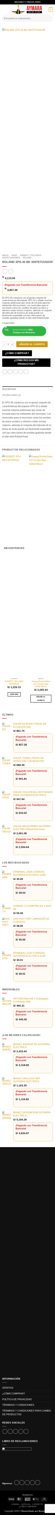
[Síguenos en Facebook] (16, 1482)
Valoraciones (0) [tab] (11, 395)
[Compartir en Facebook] (10, 371)
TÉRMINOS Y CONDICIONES (18, 1405)
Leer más (14, 694)
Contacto (37, 1504)
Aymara (16, 1504)
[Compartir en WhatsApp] (4, 371)
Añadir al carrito (32, 344)
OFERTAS (7, 1388)
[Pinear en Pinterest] (26, 371)
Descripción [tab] (9, 389)
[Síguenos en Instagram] (22, 1482)
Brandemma (45, 1511)
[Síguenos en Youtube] (37, 1482)
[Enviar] (49, 18)
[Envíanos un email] (32, 1482)
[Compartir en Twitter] (15, 371)
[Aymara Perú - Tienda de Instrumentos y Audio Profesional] (27, 9)
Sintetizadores (11, 258)
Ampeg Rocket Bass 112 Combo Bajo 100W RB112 (41, 684)
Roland (27, 258)
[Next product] (4, 271)
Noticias (25, 1504)
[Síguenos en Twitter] (27, 1482)
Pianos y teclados (30, 255)
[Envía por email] (20, 371)
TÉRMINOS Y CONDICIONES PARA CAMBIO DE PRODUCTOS (26, 1412)
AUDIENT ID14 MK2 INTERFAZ (14, 682)
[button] (4, 9)
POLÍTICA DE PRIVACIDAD (17, 1399)
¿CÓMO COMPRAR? (13, 1393)
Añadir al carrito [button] (41, 698)
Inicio (5, 255)
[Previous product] (10, 271)
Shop (14, 255)
